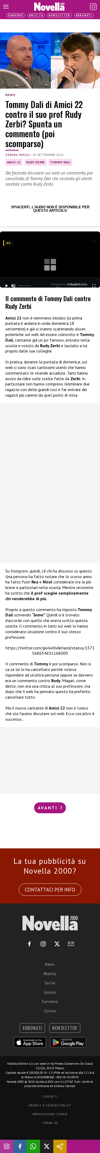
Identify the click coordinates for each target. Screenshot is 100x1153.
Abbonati (84, 15)
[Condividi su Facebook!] (20, 1146)
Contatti (50, 1096)
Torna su (50, 1123)
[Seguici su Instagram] (6, 1146)
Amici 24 (36, 15)
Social (50, 982)
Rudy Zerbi (35, 162)
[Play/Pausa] (6, 285)
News (10, 95)
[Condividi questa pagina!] (60, 1146)
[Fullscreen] (94, 285)
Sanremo (15, 15)
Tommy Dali (60, 162)
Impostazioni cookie (50, 1114)
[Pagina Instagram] (93, 6)
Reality (50, 973)
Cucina (50, 1010)
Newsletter (59, 15)
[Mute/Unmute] (13, 285)
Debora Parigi (17, 155)
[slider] (24, 286)
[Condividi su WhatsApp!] (33, 1146)
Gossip (50, 992)
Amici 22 (14, 162)
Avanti (48, 807)
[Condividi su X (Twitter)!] (46, 1146)
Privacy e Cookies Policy (50, 1105)
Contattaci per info (50, 889)
